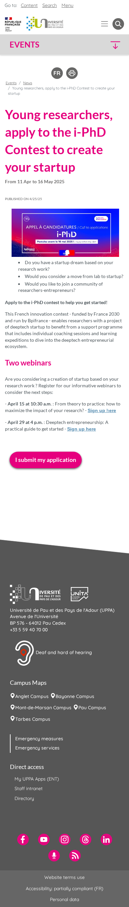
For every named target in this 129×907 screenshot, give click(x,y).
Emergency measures (39, 739)
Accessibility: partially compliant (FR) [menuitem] (64, 888)
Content (29, 5)
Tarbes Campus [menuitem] (32, 719)
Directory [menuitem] (24, 798)
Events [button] (24, 44)
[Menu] (104, 23)
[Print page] (72, 73)
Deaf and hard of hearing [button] (63, 652)
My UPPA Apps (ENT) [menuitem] (37, 779)
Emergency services (37, 748)
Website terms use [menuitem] (64, 877)
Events (11, 83)
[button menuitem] (118, 24)
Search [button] (49, 5)
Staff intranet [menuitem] (29, 788)
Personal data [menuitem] (64, 899)
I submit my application (45, 459)
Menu (67, 5)
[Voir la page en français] (57, 73)
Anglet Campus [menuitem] (32, 696)
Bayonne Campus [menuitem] (75, 696)
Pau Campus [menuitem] (92, 708)
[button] (110, 45)
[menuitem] (23, 839)
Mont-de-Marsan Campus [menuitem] (43, 708)
